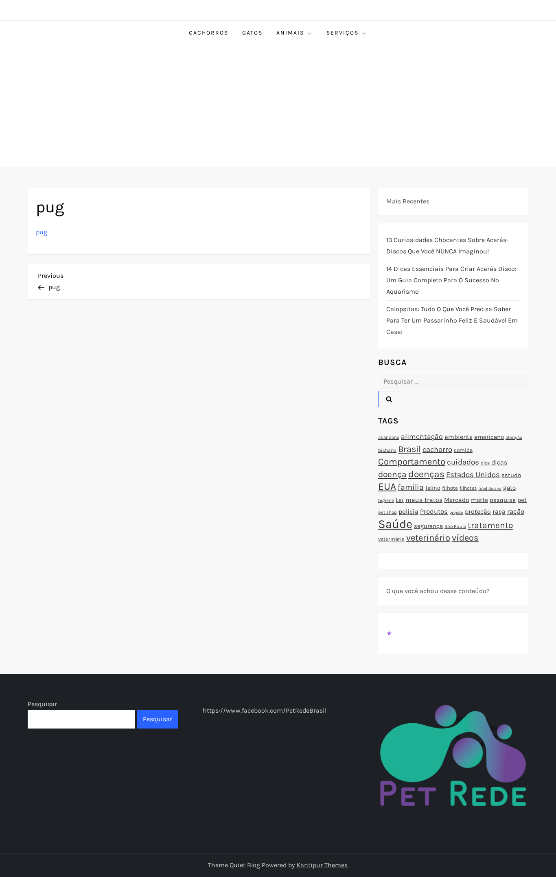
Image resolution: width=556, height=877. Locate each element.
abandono (388, 437)
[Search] (389, 399)
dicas (499, 462)
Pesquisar (42, 704)
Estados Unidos (473, 474)
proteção (478, 511)
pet (522, 500)
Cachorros (208, 32)
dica (485, 463)
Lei (400, 500)
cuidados (463, 462)
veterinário (428, 537)
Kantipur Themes (322, 865)
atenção (514, 437)
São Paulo (455, 526)
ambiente (458, 437)
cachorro (437, 449)
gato (509, 487)
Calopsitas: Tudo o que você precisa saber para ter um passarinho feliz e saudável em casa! (452, 320)
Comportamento (411, 461)
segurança (428, 526)
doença (392, 474)
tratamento (490, 525)
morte (479, 500)
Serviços (342, 32)
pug (41, 232)
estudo (511, 475)
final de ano (489, 488)
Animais (290, 32)
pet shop (387, 512)
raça (499, 511)
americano (489, 437)
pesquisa (503, 500)
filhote (450, 488)
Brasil (409, 449)
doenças (426, 474)
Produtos (434, 511)
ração (515, 511)
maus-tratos (423, 500)
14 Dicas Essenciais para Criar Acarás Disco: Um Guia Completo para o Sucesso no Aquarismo (451, 280)
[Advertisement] (278, 106)
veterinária (391, 539)
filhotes (468, 488)
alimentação (422, 436)
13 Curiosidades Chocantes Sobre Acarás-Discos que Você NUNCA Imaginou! (447, 245)
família (411, 487)
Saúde (395, 524)
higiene (386, 500)
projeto (456, 512)
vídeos (465, 537)
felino (432, 487)
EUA (387, 486)
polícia (408, 511)
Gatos (252, 32)
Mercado (456, 500)
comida (463, 450)
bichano (387, 450)
